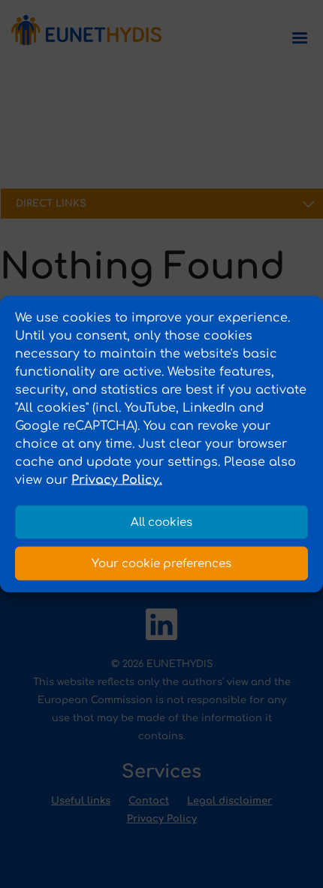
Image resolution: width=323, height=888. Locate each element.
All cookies (161, 521)
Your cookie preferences (161, 563)
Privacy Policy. (116, 480)
